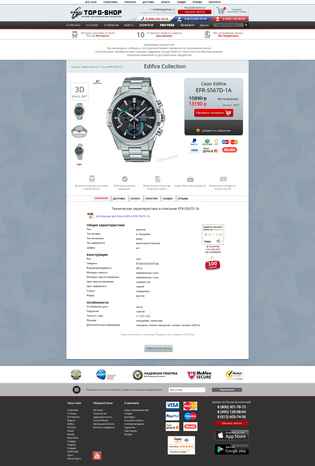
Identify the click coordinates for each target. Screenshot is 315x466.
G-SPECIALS (73, 25)
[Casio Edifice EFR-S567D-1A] (79, 118)
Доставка (129, 417)
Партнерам (130, 430)
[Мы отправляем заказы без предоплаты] (208, 37)
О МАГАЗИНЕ (111, 2)
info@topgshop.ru (164, 9)
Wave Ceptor (74, 458)
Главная (75, 66)
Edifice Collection (91, 66)
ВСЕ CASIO (91, 2)
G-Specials (72, 410)
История (98, 410)
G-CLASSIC (92, 25)
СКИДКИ (181, 2)
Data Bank (72, 437)
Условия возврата (134, 423)
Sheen (70, 430)
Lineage (71, 441)
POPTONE (72, 451)
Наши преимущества (136, 410)
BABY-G (128, 25)
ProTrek (71, 427)
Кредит (128, 434)
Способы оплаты (133, 420)
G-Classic (72, 413)
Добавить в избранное (216, 130)
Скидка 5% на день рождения (190, 185)
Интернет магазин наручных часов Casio (96, 13)
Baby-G (71, 420)
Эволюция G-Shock (103, 423)
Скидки (128, 413)
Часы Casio (74, 403)
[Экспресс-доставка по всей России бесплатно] (75, 39)
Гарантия (129, 427)
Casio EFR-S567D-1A (112, 66)
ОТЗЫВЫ (197, 2)
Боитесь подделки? (104, 427)
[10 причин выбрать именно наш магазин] (141, 39)
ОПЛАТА (165, 2)
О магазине (131, 403)
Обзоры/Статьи (103, 403)
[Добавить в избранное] (198, 130)
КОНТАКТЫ (215, 2)
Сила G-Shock (100, 420)
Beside (70, 434)
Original (71, 444)
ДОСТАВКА (148, 2)
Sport (70, 455)
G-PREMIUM (111, 25)
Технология (99, 413)
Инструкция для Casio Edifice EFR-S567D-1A (123, 216)
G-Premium (73, 417)
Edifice (70, 423)
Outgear (71, 448)
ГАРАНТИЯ (130, 2)
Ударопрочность (102, 417)
